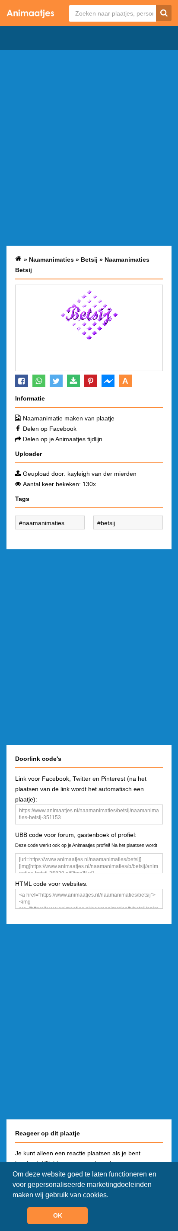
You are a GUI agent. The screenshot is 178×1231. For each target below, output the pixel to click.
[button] (111, 1195)
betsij (108, 522)
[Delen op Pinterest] (90, 381)
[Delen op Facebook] (21, 381)
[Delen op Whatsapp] (38, 381)
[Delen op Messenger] (108, 381)
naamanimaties (43, 522)
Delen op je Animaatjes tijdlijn (62, 439)
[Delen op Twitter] (56, 381)
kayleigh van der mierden (102, 473)
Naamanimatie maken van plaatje (68, 418)
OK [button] (57, 1215)
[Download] (73, 381)
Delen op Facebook (49, 428)
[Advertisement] (89, 148)
